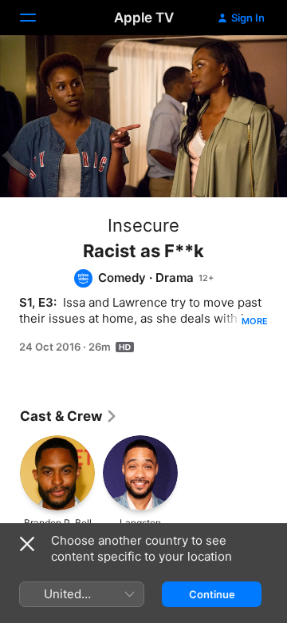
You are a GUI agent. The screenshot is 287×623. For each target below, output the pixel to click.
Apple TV (144, 18)
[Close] (27, 544)
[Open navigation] (37, 17)
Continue (212, 594)
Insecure (143, 225)
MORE (255, 321)
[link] (69, 416)
